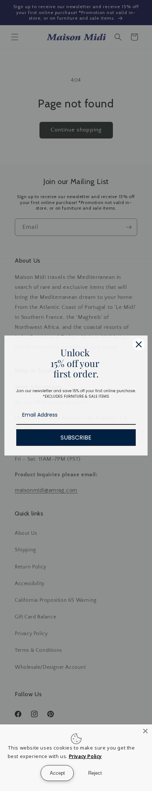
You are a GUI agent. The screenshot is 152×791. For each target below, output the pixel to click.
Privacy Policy (85, 756)
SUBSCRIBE (76, 437)
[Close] (139, 344)
